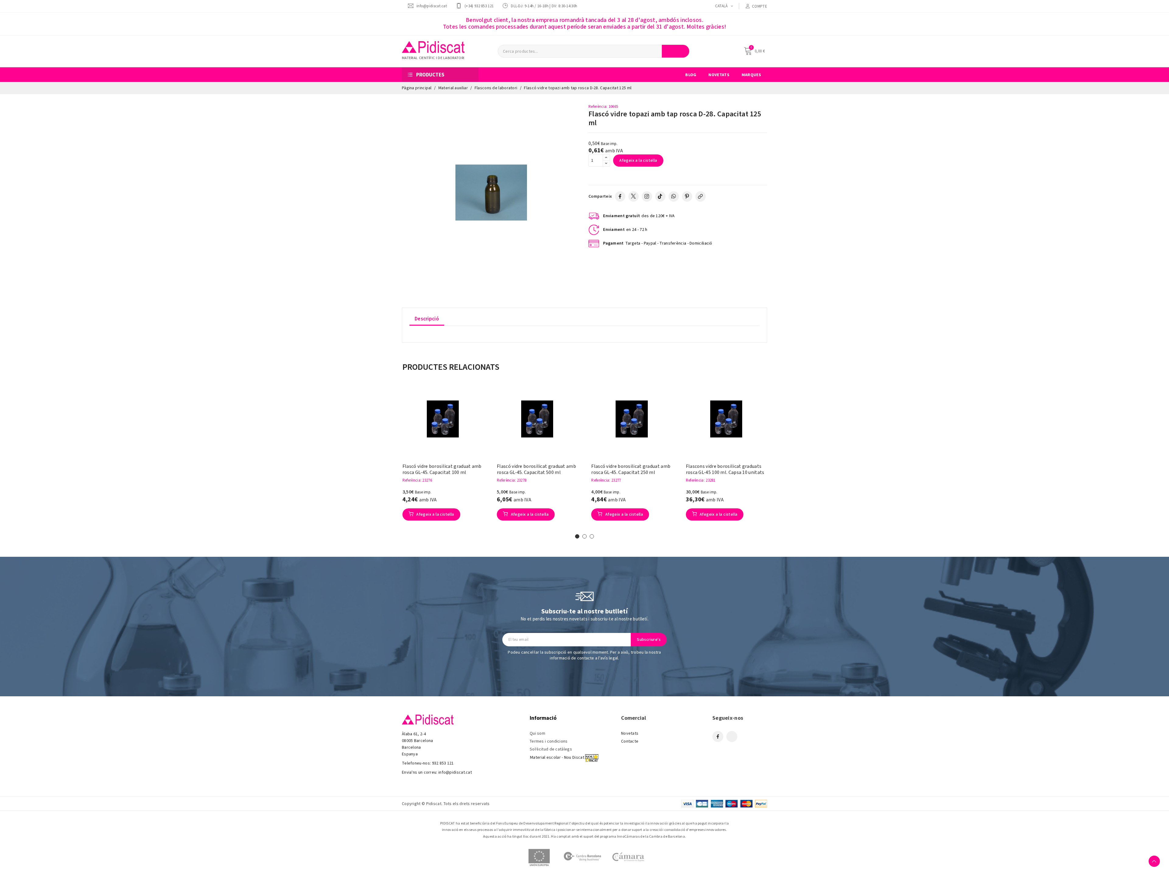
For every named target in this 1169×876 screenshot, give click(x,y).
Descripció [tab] (427, 319)
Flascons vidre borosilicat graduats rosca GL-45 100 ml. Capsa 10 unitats (725, 469)
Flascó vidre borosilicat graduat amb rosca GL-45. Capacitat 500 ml (536, 469)
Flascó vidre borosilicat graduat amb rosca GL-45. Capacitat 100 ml (442, 469)
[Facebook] (620, 196)
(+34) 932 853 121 (479, 6)
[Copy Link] (700, 196)
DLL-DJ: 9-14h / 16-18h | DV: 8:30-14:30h (544, 6)
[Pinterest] (687, 196)
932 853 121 (443, 763)
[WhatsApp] (674, 196)
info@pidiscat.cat (431, 6)
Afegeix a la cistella (638, 160)
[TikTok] (660, 196)
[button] (393, 459)
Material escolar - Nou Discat (557, 757)
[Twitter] (633, 196)
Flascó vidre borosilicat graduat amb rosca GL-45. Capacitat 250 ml (630, 469)
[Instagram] (647, 196)
